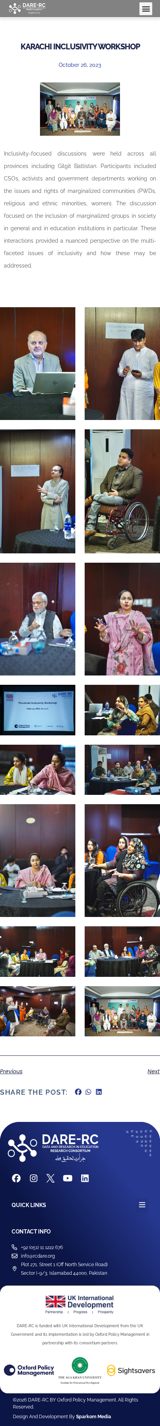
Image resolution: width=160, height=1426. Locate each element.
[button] (145, 8)
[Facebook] (16, 1178)
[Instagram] (33, 1178)
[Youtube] (67, 1178)
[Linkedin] (84, 1178)
